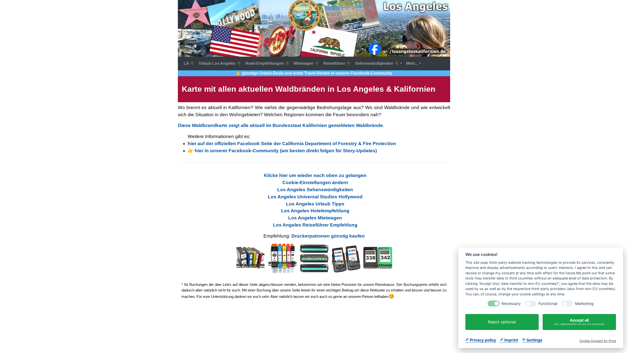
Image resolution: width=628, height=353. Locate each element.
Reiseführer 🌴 (337, 63)
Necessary (511, 303)
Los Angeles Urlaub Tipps (315, 203)
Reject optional (502, 321)
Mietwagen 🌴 (306, 63)
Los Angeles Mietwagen (315, 217)
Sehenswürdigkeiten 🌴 (377, 63)
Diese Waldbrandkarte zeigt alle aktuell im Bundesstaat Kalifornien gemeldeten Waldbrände (280, 125)
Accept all (579, 322)
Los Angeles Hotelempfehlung (315, 210)
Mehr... (412, 63)
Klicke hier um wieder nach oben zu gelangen (315, 175)
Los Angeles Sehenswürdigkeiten (315, 189)
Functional (547, 303)
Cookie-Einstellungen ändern (315, 182)
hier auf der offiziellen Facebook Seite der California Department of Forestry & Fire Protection (292, 143)
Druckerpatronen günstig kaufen (328, 236)
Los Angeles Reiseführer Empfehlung (315, 224)
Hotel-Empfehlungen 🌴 (267, 63)
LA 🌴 (189, 63)
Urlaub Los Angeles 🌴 (220, 63)
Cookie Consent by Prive (597, 340)
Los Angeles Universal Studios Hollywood (315, 196)
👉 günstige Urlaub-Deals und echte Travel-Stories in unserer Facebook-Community (314, 73)
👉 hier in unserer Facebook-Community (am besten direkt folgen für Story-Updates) (282, 150)
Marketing (584, 303)
